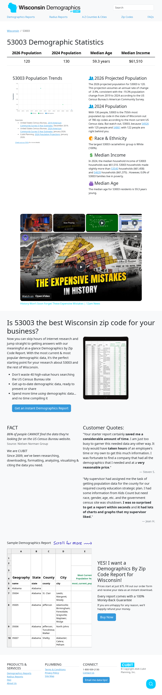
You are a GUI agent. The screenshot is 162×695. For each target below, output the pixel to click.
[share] (135, 236)
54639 (97, 172)
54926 (145, 123)
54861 (117, 127)
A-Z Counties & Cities (94, 17)
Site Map (49, 676)
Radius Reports (58, 17)
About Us (12, 683)
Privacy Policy (52, 672)
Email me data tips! (96, 680)
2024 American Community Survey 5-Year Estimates (41, 130)
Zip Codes (127, 17)
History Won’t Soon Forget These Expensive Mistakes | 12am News (75, 237)
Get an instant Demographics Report (41, 408)
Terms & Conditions (55, 669)
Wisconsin (13, 31)
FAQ (9, 679)
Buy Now (106, 617)
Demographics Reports (21, 17)
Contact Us (88, 672)
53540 (114, 168)
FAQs (151, 17)
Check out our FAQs (22, 142)
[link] (25, 238)
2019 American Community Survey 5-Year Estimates (41, 124)
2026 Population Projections (47, 134)
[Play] (102, 223)
